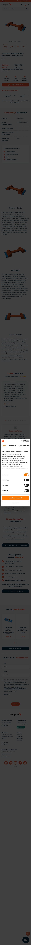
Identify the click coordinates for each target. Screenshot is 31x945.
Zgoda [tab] (4, 445)
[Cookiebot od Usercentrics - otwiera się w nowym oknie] (22, 441)
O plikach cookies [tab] (23, 445)
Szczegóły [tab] (12, 445)
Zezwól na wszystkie (15, 498)
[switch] (25, 479)
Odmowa (15, 503)
